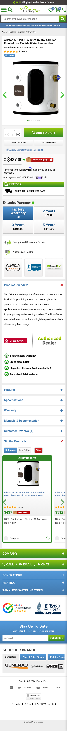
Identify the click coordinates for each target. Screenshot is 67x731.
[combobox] (30, 18)
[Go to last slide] (5, 502)
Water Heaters (9, 32)
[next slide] (61, 94)
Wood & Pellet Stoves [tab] (33, 657)
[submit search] (62, 18)
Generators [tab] (10, 657)
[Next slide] (61, 502)
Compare (14, 538)
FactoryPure (42, 681)
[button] (4, 10)
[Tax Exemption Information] (42, 150)
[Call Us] (64, 10)
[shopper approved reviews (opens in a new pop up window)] (13, 267)
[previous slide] (5, 94)
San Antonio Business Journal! (46, 25)
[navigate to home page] (30, 10)
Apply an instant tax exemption (25, 149)
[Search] (10, 9)
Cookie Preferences (33, 722)
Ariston (21, 32)
